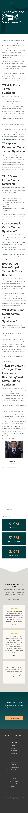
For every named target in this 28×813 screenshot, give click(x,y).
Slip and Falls (14, 783)
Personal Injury (14, 778)
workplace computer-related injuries (14, 139)
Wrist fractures (21, 127)
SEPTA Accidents (14, 781)
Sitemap (15, 797)
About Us (14, 745)
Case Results (14, 748)
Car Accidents (14, 762)
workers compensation (13, 242)
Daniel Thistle (14, 461)
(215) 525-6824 (14, 718)
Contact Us (14, 753)
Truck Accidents (14, 786)
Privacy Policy (21, 797)
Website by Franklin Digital (14, 798)
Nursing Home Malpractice (14, 770)
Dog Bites (14, 764)
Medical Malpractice (14, 767)
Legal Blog (14, 750)
